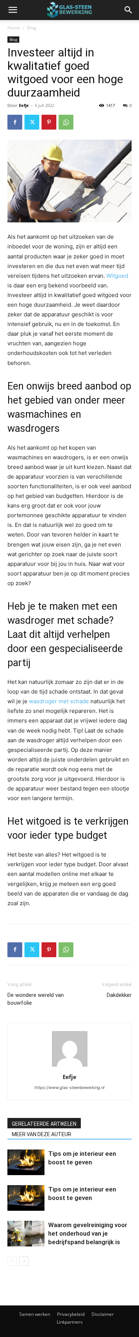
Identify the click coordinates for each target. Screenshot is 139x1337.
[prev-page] (12, 1261)
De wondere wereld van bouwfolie (35, 999)
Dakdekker (119, 995)
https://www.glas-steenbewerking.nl (69, 1087)
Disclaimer (103, 1314)
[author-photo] (69, 1066)
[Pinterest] (49, 122)
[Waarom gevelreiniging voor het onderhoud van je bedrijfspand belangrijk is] (25, 1233)
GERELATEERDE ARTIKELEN (44, 1124)
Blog (31, 28)
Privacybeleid (71, 1314)
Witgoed (117, 275)
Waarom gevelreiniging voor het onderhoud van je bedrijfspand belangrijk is (87, 1233)
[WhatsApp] (66, 122)
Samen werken (34, 1314)
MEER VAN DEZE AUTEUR (41, 1134)
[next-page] (24, 1261)
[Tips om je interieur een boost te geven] (25, 1162)
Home (13, 28)
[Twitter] (31, 122)
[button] (12, 10)
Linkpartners (70, 1322)
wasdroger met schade (59, 701)
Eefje (24, 105)
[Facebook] (14, 122)
